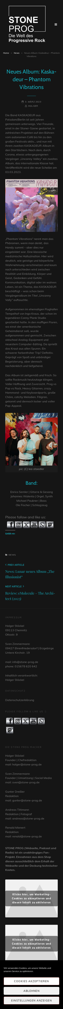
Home (6, 53)
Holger (33, 106)
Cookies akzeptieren (31, 981)
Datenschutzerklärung (19, 700)
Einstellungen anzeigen (31, 1000)
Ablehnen (31, 991)
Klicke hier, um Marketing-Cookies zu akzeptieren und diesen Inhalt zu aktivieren (31, 898)
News (16, 53)
